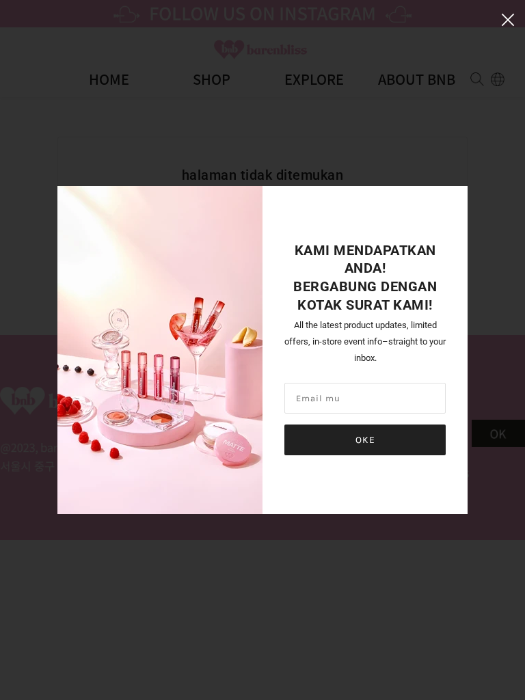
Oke (365, 440)
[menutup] (508, 18)
